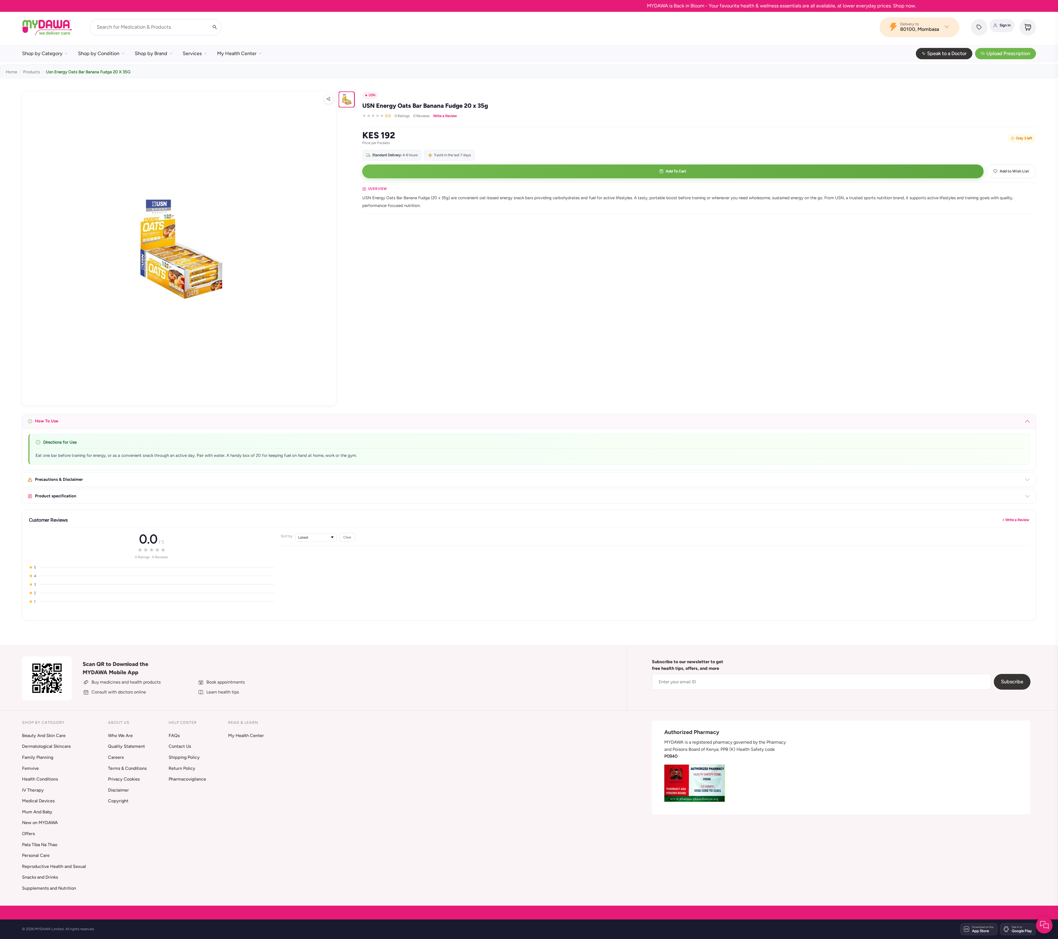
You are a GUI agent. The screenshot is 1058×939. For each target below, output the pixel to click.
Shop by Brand (151, 53)
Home (11, 71)
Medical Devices (38, 800)
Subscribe (1012, 682)
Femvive (30, 768)
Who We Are (120, 735)
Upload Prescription (1008, 53)
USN (372, 95)
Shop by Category (42, 53)
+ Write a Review (1015, 520)
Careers (116, 757)
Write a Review (445, 116)
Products (31, 71)
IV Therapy (33, 790)
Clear (347, 537)
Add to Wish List (1014, 171)
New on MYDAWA (40, 822)
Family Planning (37, 757)
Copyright (118, 800)
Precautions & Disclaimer (59, 479)
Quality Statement (126, 746)
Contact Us (180, 746)
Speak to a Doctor (947, 53)
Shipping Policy (184, 757)
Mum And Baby (37, 811)
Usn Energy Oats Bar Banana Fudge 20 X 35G (88, 71)
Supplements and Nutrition (49, 888)
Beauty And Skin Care (44, 735)
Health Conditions (40, 779)
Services (192, 53)
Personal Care (36, 855)
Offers (28, 833)
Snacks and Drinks (40, 877)
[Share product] (328, 99)
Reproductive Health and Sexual (54, 866)
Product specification (55, 495)
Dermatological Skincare (46, 746)
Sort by (287, 536)
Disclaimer (118, 790)
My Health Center (237, 53)
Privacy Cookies (124, 779)
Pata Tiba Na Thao (39, 844)
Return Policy (182, 768)
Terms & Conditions (127, 768)
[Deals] (979, 27)
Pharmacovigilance (187, 779)
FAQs (174, 735)
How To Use (46, 421)
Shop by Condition (98, 53)
